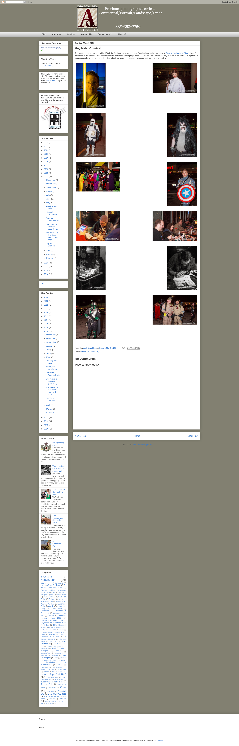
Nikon (56, 658)
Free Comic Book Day (90, 352)
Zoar (63, 687)
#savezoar (48, 580)
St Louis (52, 669)
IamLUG (58, 651)
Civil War (51, 616)
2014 (46, 177)
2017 (46, 165)
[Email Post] (123, 348)
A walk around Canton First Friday (58, 492)
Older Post (193, 436)
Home (137, 436)
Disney (52, 634)
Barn (51, 594)
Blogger (160, 740)
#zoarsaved (59, 583)
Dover (61, 634)
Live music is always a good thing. (52, 226)
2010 (46, 274)
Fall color (54, 641)
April (48, 250)
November (51, 184)
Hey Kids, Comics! (50, 244)
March (49, 254)
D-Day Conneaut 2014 (48, 630)
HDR (54, 648)
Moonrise (55, 655)
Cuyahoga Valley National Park (53, 623)
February (50, 258)
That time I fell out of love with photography (59, 468)
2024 (46, 143)
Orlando (63, 660)
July (48, 195)
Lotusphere (59, 653)
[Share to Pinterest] (138, 348)
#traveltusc (45, 583)
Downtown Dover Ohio (50, 637)
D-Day (46, 625)
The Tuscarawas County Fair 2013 (57, 519)
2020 (46, 158)
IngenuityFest (45, 653)
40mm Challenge (54, 585)
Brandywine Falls (47, 601)
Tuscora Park (46, 684)
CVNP (51, 606)
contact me (52, 80)
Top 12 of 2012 (58, 674)
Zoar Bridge (51, 691)
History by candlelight (51, 213)
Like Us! (122, 34)
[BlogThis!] (131, 348)
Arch (54, 592)
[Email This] (128, 348)
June (48, 199)
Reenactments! (105, 34)
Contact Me (86, 34)
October (63, 658)
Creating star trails (51, 207)
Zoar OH (62, 699)
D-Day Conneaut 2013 (56, 627)
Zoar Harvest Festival (51, 696)
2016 (46, 169)
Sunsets (46, 671)
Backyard (44, 594)
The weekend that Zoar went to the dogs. (52, 236)
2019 (46, 161)
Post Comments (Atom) (142, 445)
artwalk (61, 701)
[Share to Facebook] (136, 348)
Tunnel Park (59, 680)
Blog (44, 34)
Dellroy (61, 630)
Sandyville (44, 667)
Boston (61, 599)
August (49, 191)
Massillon (44, 655)
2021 (46, 154)
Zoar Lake (51, 699)
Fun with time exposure (55, 646)
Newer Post (80, 436)
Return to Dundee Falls (52, 219)
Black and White (49, 597)
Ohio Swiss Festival (50, 660)
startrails (49, 703)
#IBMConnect (46, 577)
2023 (46, 146)
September (51, 187)
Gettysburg (45, 648)
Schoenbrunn (57, 667)
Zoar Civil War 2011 (57, 694)
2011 (46, 270)
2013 (46, 263)
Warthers (52, 688)
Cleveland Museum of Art (52, 620)
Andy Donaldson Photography (51, 48)
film (42, 703)
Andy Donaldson (90, 348)
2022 (46, 150)
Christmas (45, 611)
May (48, 203)
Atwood (61, 592)
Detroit (43, 634)
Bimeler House (61, 594)
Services (71, 34)
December (51, 180)
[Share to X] (133, 348)
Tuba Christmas (52, 677)
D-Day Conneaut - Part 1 (57, 543)
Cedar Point (57, 608)
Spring (43, 669)
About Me (56, 34)
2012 (46, 267)
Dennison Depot (46, 632)
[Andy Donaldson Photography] (42, 50)
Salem (60, 665)
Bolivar (51, 599)
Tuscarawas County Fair (51, 682)
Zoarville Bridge (50, 701)
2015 (46, 173)
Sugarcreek (62, 669)
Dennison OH (59, 632)
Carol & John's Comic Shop (177, 53)
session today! (47, 65)
